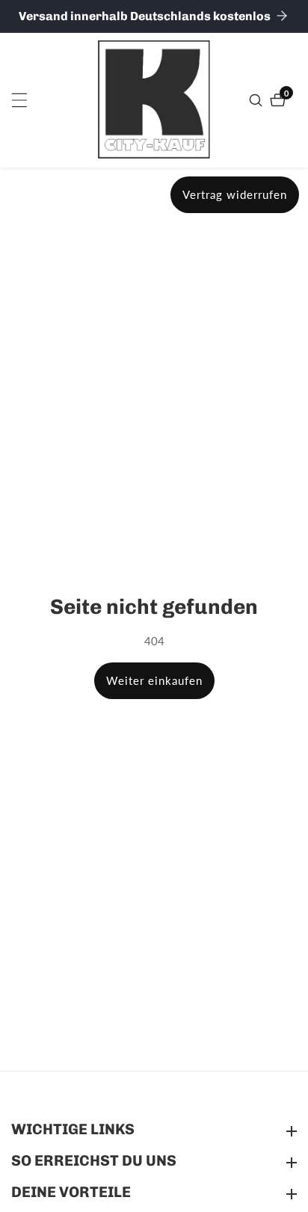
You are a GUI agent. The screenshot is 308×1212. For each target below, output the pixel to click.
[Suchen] (257, 100)
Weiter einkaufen (154, 680)
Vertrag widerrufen (234, 194)
